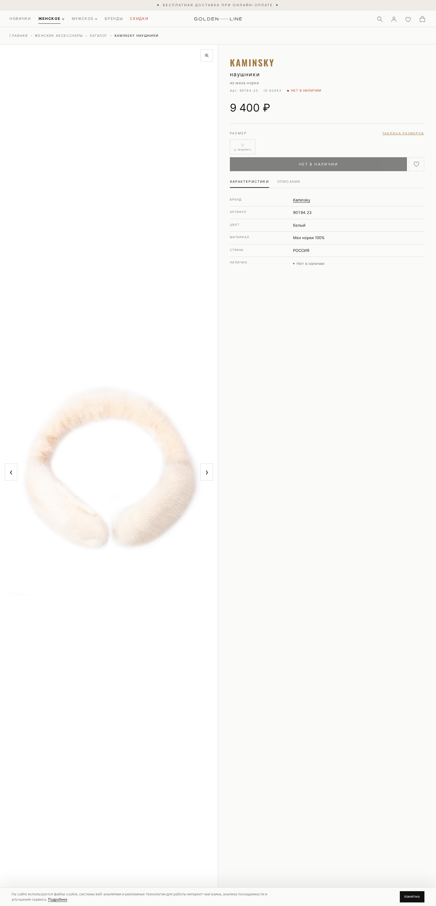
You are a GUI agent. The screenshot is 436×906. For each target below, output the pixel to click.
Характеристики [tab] (249, 181)
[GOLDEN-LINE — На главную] (218, 17)
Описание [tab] (289, 181)
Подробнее (57, 899)
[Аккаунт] (394, 19)
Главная (18, 36)
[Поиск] (379, 19)
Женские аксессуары (59, 36)
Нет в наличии (318, 164)
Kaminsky (301, 200)
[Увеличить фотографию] (207, 55)
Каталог (99, 36)
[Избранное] (408, 19)
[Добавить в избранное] (416, 164)
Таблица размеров (403, 133)
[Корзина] (422, 19)
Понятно (412, 896)
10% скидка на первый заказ (218, 5)
